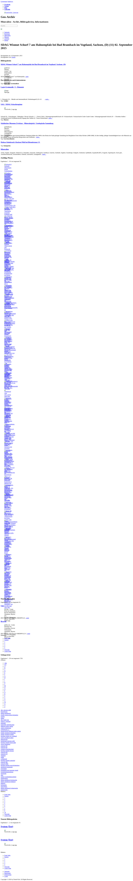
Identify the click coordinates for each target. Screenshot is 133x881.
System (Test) (7, 826)
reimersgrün (4, 790)
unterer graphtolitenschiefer (8, 777)
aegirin (3, 716)
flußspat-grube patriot (7, 726)
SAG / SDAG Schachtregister (11, 104)
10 (5, 812)
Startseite (7, 32)
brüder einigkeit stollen (7, 734)
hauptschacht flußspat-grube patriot (11, 731)
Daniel (13, 57)
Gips (2, 606)
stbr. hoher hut (5, 720)
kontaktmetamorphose (7, 772)
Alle (5, 663)
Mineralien (7, 35)
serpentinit (4, 768)
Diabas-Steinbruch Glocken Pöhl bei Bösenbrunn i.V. (20, 142)
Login (6, 876)
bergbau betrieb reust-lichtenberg (10, 765)
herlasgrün (4, 785)
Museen (6, 37)
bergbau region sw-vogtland (9, 736)
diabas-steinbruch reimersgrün (9, 788)
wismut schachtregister (7, 749)
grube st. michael (5, 721)
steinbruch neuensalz (7, 767)
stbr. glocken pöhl (6, 710)
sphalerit (3, 755)
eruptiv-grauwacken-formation (9, 715)
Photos (6, 40)
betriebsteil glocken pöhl (8, 741)
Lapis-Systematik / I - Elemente (12, 87)
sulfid (2, 757)
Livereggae (4, 1)
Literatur (6, 39)
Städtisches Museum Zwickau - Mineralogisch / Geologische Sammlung (27, 123)
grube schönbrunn (6, 728)
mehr (27, 76)
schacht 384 (4, 762)
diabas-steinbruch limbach (8, 781)
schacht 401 (4, 747)
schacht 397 (4, 746)
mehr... (47, 99)
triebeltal (3, 723)
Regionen (7, 34)
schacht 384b (4, 764)
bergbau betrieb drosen (7, 751)
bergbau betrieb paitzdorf (8, 760)
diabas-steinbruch (6, 713)
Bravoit (3, 621)
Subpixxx (10, 1)
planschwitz (4, 739)
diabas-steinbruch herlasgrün (9, 780)
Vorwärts (7, 649)
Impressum (7, 873)
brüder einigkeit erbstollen (8, 733)
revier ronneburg (5, 744)
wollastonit (4, 759)
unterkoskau (4, 778)
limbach (3, 783)
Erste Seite (7, 638)
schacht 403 (4, 752)
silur (2, 775)
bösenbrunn (4, 712)
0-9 (5, 664)
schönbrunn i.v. (5, 729)
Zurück (6, 640)
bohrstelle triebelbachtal (7, 725)
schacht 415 (4, 754)
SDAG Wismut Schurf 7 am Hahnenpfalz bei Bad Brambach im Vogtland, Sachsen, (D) (33, 64)
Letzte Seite (7, 651)
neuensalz (3, 773)
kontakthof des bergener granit (9, 770)
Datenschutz (7, 874)
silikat (2, 718)
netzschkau (4, 786)
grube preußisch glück (7, 738)
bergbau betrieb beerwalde (8, 742)
